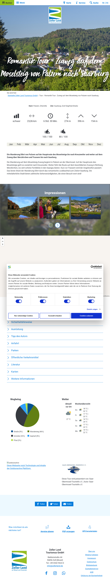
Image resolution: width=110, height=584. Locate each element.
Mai (43, 144)
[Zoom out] (2, 241)
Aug (66, 144)
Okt (82, 144)
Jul (58, 144)
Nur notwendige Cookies (23, 316)
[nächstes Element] (57, 225)
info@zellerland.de (55, 566)
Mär (27, 144)
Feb (19, 144)
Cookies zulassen (86, 316)
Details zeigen (92, 309)
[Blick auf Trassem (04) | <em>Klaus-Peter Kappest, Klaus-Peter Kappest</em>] (54, 208)
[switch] (43, 301)
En (107, 3)
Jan (11, 144)
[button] (7, 2)
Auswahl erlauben (55, 316)
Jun (51, 144)
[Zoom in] (2, 238)
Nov (91, 144)
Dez (99, 144)
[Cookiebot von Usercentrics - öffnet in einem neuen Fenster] (92, 267)
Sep (75, 144)
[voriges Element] (50, 225)
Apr (35, 144)
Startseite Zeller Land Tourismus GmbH (23, 96)
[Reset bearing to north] (2, 244)
